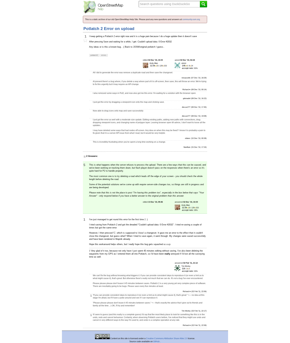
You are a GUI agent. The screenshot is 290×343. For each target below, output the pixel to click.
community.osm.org (191, 19)
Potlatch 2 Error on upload (108, 28)
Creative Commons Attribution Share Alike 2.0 (166, 338)
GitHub (156, 341)
